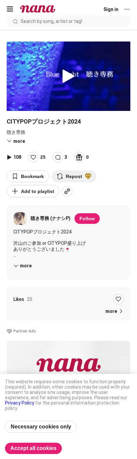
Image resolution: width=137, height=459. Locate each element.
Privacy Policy (19, 403)
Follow (87, 218)
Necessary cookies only (41, 426)
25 (43, 157)
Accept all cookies (33, 448)
